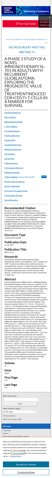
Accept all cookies (26, 464)
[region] (26, 457)
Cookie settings (17, 453)
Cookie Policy (15, 456)
